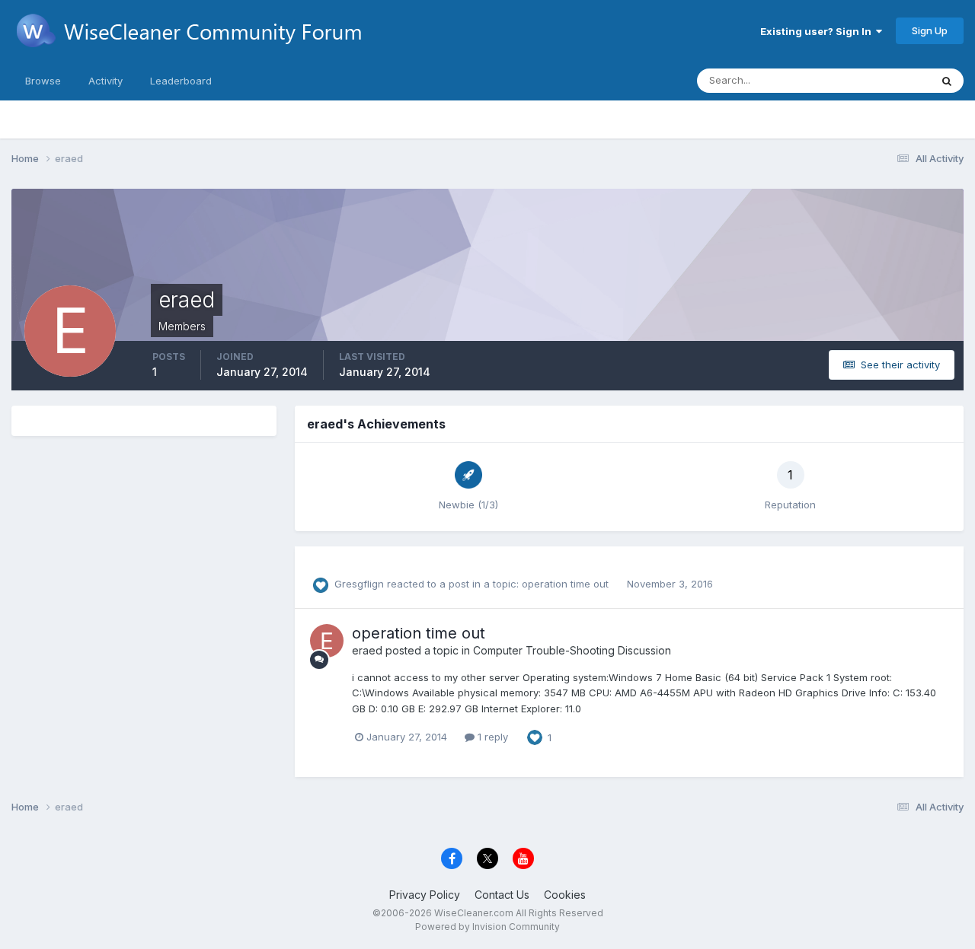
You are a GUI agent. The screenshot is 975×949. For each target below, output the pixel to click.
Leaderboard (181, 81)
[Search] (947, 80)
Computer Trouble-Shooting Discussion (572, 650)
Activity (105, 81)
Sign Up (930, 30)
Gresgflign (359, 584)
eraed (367, 650)
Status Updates (874, 80)
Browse (43, 81)
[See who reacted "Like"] (535, 737)
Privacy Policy (424, 894)
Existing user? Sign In (818, 31)
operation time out (567, 584)
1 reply (491, 737)
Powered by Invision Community (487, 926)
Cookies (565, 894)
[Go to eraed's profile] (327, 641)
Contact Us (502, 894)
